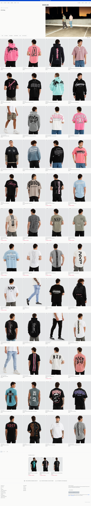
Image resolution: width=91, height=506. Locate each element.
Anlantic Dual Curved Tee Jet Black (50, 203)
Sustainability (3, 495)
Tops (2, 35)
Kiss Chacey (2, 410)
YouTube (24, 489)
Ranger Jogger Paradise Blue (4, 376)
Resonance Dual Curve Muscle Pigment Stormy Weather (30, 411)
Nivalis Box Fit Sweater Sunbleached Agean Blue (29, 169)
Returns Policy (3, 491)
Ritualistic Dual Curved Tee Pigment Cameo (6, 411)
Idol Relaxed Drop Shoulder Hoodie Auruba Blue (52, 102)
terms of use (72, 495)
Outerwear (11, 35)
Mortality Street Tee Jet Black (49, 411)
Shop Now (5, 2)
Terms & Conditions (3, 496)
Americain (2, 67)
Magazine (24, 490)
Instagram (24, 485)
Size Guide (2, 486)
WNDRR (24, 202)
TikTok (24, 486)
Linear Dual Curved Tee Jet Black (27, 376)
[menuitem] (1, 2)
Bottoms (6, 35)
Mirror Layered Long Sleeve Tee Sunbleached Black (7, 169)
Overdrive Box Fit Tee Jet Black (5, 203)
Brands (8, 2)
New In (1, 2)
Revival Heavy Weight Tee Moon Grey (27, 203)
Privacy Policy (3, 497)
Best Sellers (24, 35)
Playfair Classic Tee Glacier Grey (50, 376)
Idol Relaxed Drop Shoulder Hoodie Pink (6, 68)
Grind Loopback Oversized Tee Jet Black (28, 102)
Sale (18, 2)
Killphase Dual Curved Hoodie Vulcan (50, 68)
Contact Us (2, 485)
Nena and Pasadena (3, 168)
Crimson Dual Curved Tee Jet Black (5, 342)
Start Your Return (3, 490)
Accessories (16, 35)
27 (7, 451)
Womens (12, 2)
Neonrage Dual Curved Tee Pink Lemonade (28, 68)
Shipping (2, 489)
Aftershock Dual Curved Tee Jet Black (5, 102)
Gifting (15, 2)
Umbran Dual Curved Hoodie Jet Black (28, 342)
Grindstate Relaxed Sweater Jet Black (50, 169)
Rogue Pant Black (48, 342)
